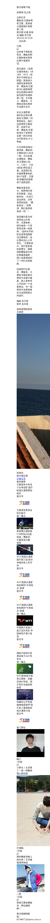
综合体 (22, 41)
